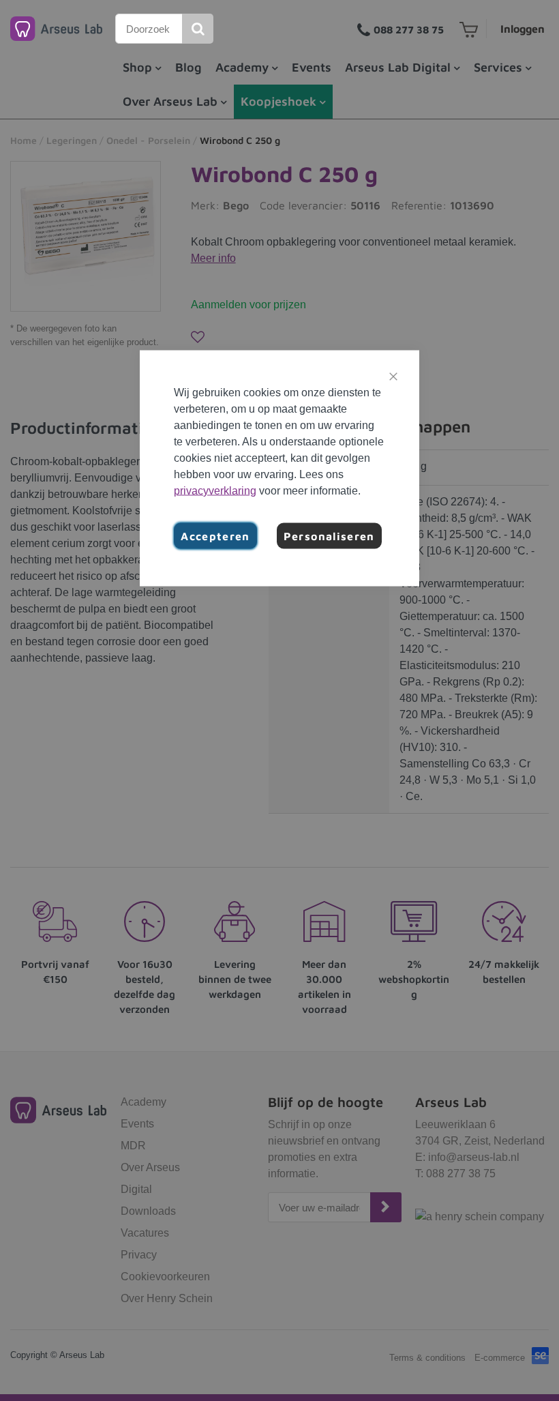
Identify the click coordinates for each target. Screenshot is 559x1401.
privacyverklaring (215, 491)
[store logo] (56, 29)
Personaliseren (329, 536)
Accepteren (215, 536)
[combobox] (149, 29)
